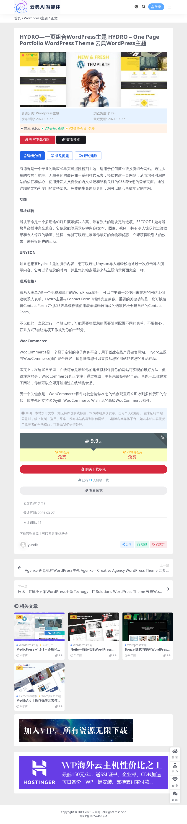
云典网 (96, 812)
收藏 (144, 544)
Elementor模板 (28, 696)
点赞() (160, 544)
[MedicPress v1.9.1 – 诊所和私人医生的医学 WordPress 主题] (39, 627)
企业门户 (47, 645)
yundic (33, 544)
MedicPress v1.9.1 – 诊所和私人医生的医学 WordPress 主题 (38, 651)
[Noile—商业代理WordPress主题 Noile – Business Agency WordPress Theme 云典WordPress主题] (93, 627)
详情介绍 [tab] (34, 155)
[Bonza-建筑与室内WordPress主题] (147, 627)
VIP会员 (64, 452)
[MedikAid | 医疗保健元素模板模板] (39, 677)
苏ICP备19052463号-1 (93, 816)
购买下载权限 (39, 140)
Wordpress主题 (36, 18)
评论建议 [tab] (90, 155)
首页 (17, 18)
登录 (158, 7)
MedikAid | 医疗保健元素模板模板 (38, 702)
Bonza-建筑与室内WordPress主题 (147, 651)
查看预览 (73, 140)
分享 (129, 544)
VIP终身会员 (134, 452)
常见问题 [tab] (62, 155)
